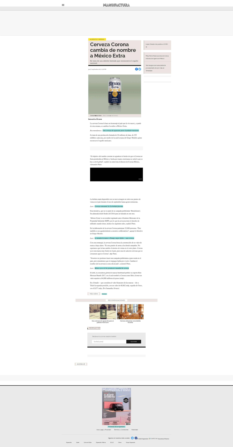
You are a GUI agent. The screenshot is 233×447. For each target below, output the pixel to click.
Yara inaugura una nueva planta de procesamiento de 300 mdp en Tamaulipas (156, 68)
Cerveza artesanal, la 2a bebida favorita (109, 206)
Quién (77, 442)
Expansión (69, 442)
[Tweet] (139, 69)
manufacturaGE (132, 438)
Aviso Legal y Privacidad (104, 429)
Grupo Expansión (130, 442)
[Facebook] (136, 69)
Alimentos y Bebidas (97, 39)
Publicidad (135, 429)
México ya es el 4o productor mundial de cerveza (112, 268)
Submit (133, 341)
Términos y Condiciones (121, 429)
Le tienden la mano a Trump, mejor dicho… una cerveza (114, 238)
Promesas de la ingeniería (116, 426)
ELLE (112, 442)
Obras (119, 442)
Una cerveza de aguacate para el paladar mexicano (121, 130)
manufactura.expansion (136, 438)
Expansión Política (101, 442)
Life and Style (87, 442)
